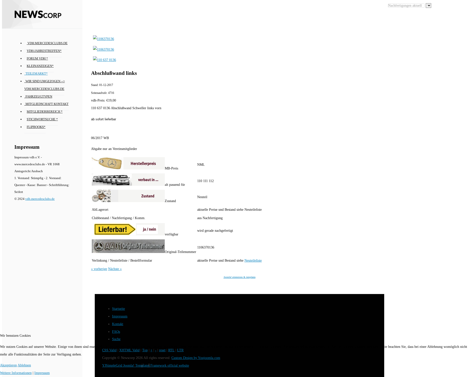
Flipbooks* (36, 127)
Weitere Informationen (16, 373)
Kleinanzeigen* (40, 66)
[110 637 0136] (104, 60)
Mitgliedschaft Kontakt (47, 104)
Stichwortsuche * (42, 119)
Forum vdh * (37, 58)
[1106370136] (103, 39)
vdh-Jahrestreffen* (44, 51)
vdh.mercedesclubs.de (47, 43)
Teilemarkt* (36, 73)
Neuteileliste (253, 260)
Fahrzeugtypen (38, 96)
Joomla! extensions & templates (240, 277)
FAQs (116, 332)
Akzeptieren (8, 365)
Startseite (118, 309)
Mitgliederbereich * (45, 111)
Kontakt (117, 324)
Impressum (119, 316)
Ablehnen (24, 365)
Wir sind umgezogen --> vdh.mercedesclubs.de (44, 85)
